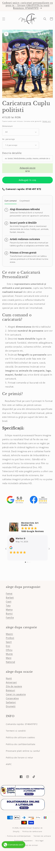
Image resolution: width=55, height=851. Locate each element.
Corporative (12, 698)
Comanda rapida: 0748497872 (22, 724)
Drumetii (11, 706)
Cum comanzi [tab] (11, 200)
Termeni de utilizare (42, 836)
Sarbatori (11, 702)
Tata (8, 605)
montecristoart (26, 828)
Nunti (9, 678)
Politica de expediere (23, 840)
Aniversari (11, 682)
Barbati (10, 597)
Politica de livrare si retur (19, 757)
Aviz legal (39, 840)
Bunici (9, 613)
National (10, 661)
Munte (9, 653)
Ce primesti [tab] (24, 200)
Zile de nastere (14, 686)
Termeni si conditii (16, 730)
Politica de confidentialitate (20, 744)
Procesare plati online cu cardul (23, 750)
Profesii (10, 637)
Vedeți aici (46, 121)
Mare (8, 657)
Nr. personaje (8, 139)
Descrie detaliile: (12, 153)
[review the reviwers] (11, 548)
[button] (3, 19)
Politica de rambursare (32, 831)
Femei (9, 593)
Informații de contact (29, 845)
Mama (9, 609)
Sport (9, 641)
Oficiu (9, 649)
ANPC (9, 764)
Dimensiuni (7, 126)
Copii (8, 601)
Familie (10, 617)
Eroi (8, 645)
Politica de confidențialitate (19, 836)
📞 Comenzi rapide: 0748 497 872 (21, 189)
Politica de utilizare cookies (20, 737)
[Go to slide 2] (27, 562)
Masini (9, 633)
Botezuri (10, 690)
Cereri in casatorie (16, 694)
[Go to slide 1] (25, 562)
